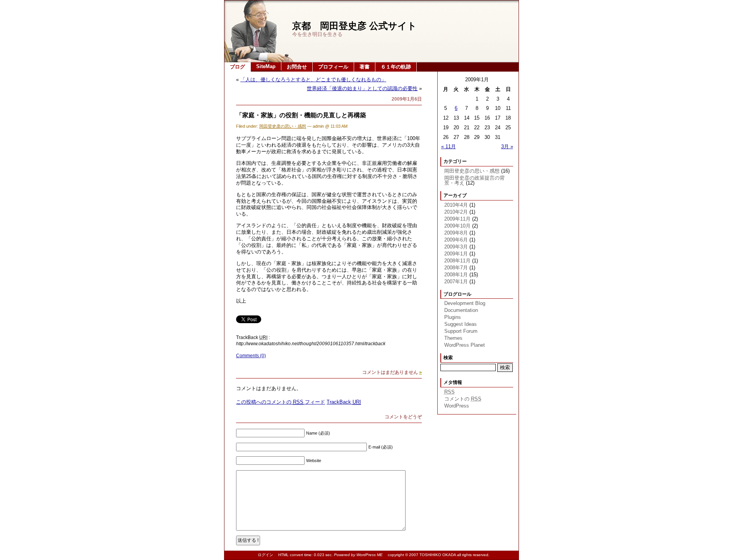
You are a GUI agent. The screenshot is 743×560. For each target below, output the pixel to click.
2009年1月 (456, 254)
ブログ (237, 67)
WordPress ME (369, 555)
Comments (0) (251, 355)
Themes (453, 338)
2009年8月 (456, 233)
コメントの (462, 399)
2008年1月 (456, 274)
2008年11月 (457, 261)
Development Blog (464, 303)
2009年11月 (457, 219)
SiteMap (266, 66)
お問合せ (297, 67)
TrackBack (344, 402)
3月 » (507, 146)
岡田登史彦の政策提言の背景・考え (474, 180)
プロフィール (333, 67)
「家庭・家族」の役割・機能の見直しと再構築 (301, 115)
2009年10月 (457, 226)
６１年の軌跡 (396, 67)
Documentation (461, 310)
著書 (365, 67)
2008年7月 (456, 268)
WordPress (456, 406)
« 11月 (448, 146)
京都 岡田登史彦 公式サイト (354, 26)
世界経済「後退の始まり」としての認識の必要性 (362, 88)
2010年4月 (456, 205)
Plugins (452, 317)
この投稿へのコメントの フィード (280, 402)
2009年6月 (456, 240)
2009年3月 (456, 247)
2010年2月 (456, 212)
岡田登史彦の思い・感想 (282, 126)
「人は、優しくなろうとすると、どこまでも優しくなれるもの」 (313, 79)
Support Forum (461, 331)
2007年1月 (456, 281)
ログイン (265, 555)
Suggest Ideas (460, 324)
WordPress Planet (464, 345)
